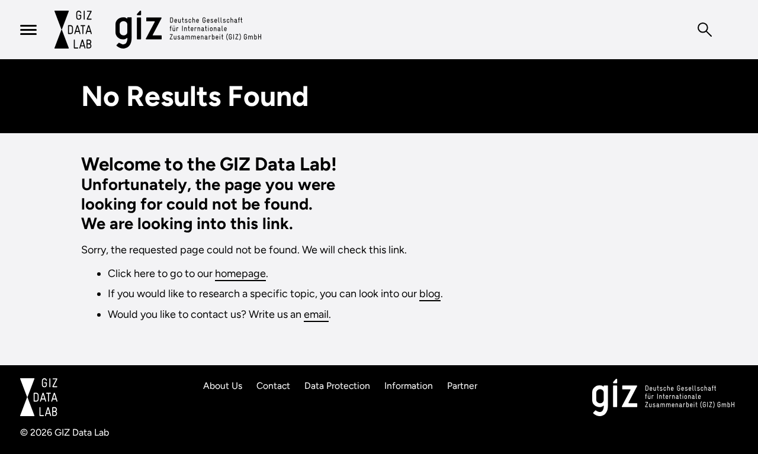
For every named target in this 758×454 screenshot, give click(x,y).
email (316, 314)
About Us (222, 385)
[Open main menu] (28, 30)
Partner (462, 385)
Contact (273, 385)
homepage (240, 273)
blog (430, 293)
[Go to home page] (73, 30)
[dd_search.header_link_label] (704, 29)
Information (408, 385)
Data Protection (337, 385)
